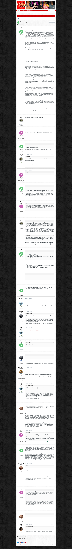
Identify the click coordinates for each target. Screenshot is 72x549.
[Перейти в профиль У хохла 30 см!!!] (21, 408)
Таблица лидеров (29, 10)
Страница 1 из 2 (25, 536)
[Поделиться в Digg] (21, 542)
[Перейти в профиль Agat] (18, 22)
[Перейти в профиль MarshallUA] (21, 303)
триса (21, 524)
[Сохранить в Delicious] (22, 542)
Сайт (18, 10)
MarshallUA (21, 298)
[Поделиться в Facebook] (18, 542)
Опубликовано (28, 27)
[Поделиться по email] (24, 542)
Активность (23, 10)
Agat (21, 27)
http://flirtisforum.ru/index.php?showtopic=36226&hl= (32, 330)
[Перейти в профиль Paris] (21, 133)
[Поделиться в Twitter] (17, 542)
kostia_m (21, 311)
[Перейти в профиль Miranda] (18, 18)
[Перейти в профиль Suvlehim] (21, 120)
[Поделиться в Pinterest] (25, 542)
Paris (21, 128)
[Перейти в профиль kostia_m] (21, 316)
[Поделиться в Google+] (20, 542)
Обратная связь (36, 546)
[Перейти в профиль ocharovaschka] (21, 372)
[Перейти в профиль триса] (21, 529)
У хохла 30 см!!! (21, 404)
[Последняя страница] (22, 24)
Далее (20, 536)
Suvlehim (21, 115)
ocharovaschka (21, 367)
